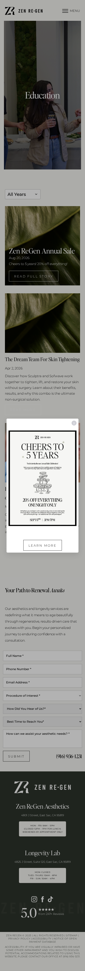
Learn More (42, 545)
